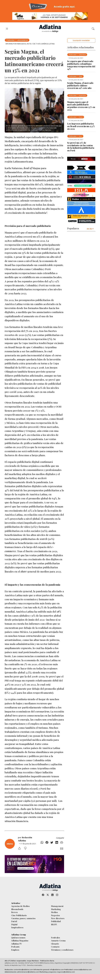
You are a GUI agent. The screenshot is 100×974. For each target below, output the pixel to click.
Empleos (15, 949)
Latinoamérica (22, 40)
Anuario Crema (58, 940)
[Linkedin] (56, 842)
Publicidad (10, 40)
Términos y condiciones (62, 949)
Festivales (55, 937)
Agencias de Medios (20, 906)
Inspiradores (17, 927)
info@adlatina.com (57, 969)
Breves (14, 912)
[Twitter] (51, 842)
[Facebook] (47, 842)
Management (57, 906)
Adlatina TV (16, 943)
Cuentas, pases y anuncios (23, 918)
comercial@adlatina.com (82, 969)
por (25, 839)
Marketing (56, 909)
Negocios (55, 915)
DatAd (14, 921)
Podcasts (15, 946)
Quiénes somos (18, 937)
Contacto (55, 946)
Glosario (55, 943)
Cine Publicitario (19, 915)
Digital (14, 924)
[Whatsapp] (42, 842)
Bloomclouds (17, 909)
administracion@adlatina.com (28, 972)
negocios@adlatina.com (66, 972)
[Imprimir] (61, 842)
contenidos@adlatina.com (23, 969)
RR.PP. (54, 924)
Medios (54, 912)
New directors (57, 918)
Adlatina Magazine (19, 940)
